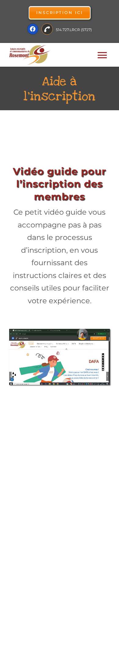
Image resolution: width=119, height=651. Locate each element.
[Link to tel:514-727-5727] (47, 29)
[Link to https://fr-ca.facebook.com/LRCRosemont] (32, 29)
